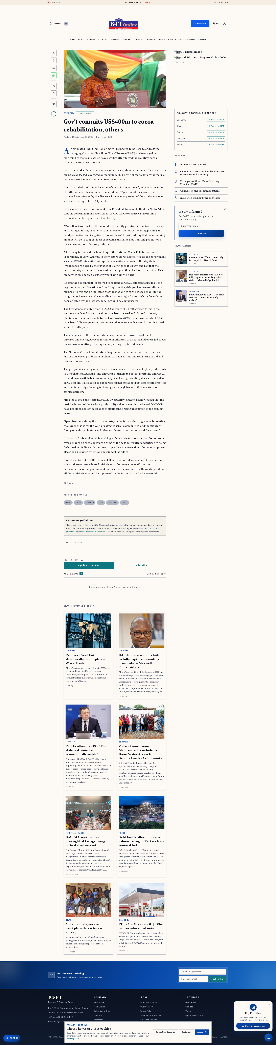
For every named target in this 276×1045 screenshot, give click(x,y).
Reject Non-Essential (165, 1032)
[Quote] (76, 560)
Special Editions (187, 39)
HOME (72, 39)
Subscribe (200, 23)
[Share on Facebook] (53, 60)
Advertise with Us (102, 1011)
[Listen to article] (53, 104)
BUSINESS (91, 39)
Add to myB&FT (86, 113)
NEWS (80, 39)
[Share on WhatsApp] (53, 75)
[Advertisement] (201, 84)
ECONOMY (103, 39)
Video (188, 1011)
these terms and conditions (93, 531)
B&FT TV (172, 39)
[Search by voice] (66, 24)
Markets (189, 1006)
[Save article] (53, 93)
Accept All (202, 1032)
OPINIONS (139, 39)
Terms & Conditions (149, 1002)
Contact (98, 1015)
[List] (81, 560)
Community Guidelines (150, 1015)
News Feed (190, 1002)
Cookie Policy (146, 1011)
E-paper (202, 39)
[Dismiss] (225, 209)
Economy (69, 113)
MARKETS (115, 39)
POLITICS (151, 39)
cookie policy (72, 1039)
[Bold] (66, 560)
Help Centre (99, 1006)
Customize (186, 1032)
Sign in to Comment (88, 565)
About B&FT (99, 1002)
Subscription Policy (149, 1019)
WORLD (161, 39)
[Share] (53, 86)
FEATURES (127, 39)
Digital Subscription (194, 1015)
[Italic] (71, 560)
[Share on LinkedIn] (53, 68)
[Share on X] (53, 53)
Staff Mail (98, 1019)
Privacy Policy (146, 1006)
